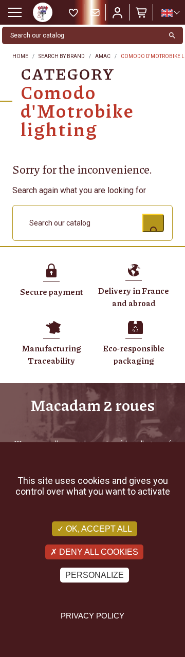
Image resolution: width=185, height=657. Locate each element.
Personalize (94, 575)
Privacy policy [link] (92, 615)
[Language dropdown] (170, 13)
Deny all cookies (97, 552)
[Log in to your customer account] (117, 12)
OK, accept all (98, 528)
